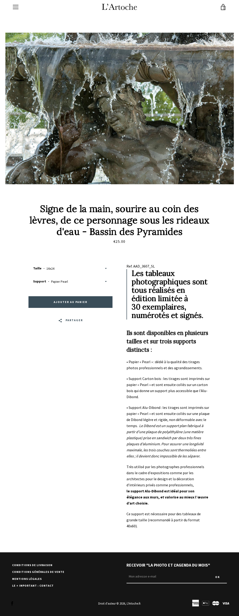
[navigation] (15, 7)
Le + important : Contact (33, 585)
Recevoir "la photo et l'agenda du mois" (168, 565)
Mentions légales (27, 579)
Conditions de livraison (32, 565)
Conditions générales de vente (38, 572)
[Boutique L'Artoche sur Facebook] (12, 603)
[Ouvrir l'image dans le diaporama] (119, 108)
